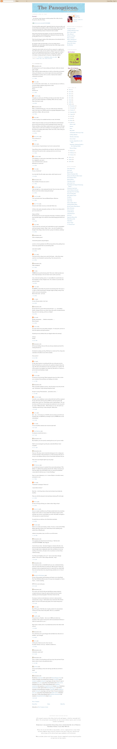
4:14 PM (34, 193)
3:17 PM (34, 479)
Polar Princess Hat (71, 219)
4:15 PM (34, 200)
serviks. (61, 682)
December (72, 106)
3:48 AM (34, 603)
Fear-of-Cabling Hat (71, 193)
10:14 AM (34, 447)
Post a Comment (35, 701)
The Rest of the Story (74, 136)
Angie (35, 224)
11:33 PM (34, 381)
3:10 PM (34, 133)
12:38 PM (34, 663)
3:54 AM (34, 572)
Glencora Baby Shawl (72, 202)
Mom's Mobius (70, 179)
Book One (39, 58)
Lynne (35, 412)
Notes (71, 128)
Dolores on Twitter (71, 36)
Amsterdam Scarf (70, 213)
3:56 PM (34, 176)
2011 (70, 98)
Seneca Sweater (70, 210)
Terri (35, 423)
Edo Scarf (69, 215)
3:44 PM (34, 165)
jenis (38, 682)
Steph (35, 117)
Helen (35, 607)
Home (48, 704)
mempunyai (34, 681)
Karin (35, 641)
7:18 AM (34, 612)
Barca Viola (36, 203)
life (43, 58)
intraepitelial (47, 686)
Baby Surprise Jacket (71, 195)
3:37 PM (34, 153)
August (72, 114)
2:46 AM (34, 420)
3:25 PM (34, 140)
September (72, 112)
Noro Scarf (69, 170)
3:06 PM (34, 103)
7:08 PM (34, 283)
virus (41, 682)
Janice (35, 254)
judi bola (36, 666)
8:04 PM (34, 303)
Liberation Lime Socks (72, 188)
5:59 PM (34, 521)
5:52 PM (34, 232)
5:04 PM (34, 221)
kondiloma (57, 684)
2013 (70, 93)
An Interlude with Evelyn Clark (76, 132)
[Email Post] (58, 57)
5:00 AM (34, 698)
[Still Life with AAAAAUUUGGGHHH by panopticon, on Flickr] (41, 23)
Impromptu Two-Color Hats (73, 191)
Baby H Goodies (70, 208)
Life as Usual (72, 138)
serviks (51, 686)
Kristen (35, 501)
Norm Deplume (37, 431)
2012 (70, 96)
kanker (58, 682)
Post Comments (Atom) (43, 707)
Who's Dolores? (70, 34)
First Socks (69, 199)
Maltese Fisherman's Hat (72, 174)
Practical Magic (73, 148)
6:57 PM (34, 267)
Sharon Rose (36, 136)
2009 (70, 102)
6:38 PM (34, 260)
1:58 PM (34, 628)
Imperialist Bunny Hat (72, 217)
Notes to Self (72, 124)
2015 (70, 89)
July (71, 116)
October (72, 110)
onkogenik (43, 681)
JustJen (35, 326)
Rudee (35, 144)
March (71, 150)
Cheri (35, 169)
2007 (70, 157)
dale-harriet (36, 397)
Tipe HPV (56, 679)
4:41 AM (34, 672)
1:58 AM (34, 559)
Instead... (72, 126)
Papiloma (57, 677)
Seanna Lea (36, 509)
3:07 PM (34, 114)
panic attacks (48, 58)
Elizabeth (36, 96)
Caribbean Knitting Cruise (73, 30)
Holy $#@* (72, 130)
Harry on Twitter (70, 37)
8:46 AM (34, 586)
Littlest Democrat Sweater (72, 190)
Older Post (62, 704)
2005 (70, 161)
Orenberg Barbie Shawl (72, 204)
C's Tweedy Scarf (70, 224)
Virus (60, 677)
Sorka (35, 82)
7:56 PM (34, 295)
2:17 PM (34, 78)
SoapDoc (36, 616)
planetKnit (36, 156)
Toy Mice (69, 197)
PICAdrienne (36, 465)
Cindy (35, 286)
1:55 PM (34, 461)
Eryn (35, 482)
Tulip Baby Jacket (71, 181)
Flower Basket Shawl (71, 177)
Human (52, 677)
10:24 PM (34, 358)
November (72, 108)
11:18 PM (34, 372)
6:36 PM (34, 251)
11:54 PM (34, 393)
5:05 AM (34, 427)
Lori (35, 299)
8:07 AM (34, 435)
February (72, 152)
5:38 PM (34, 637)
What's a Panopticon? (71, 39)
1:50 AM (34, 409)
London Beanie (70, 211)
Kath (35, 317)
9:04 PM (34, 314)
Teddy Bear (69, 220)
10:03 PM (34, 340)
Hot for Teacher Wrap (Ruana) (73, 206)
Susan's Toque (70, 222)
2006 (70, 159)
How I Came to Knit (71, 32)
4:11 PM (34, 183)
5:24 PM (34, 505)
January (72, 154)
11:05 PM (34, 535)
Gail (35, 361)
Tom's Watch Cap (71, 168)
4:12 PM (34, 498)
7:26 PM (34, 646)
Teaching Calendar (71, 28)
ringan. (57, 686)
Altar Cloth (69, 201)
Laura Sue (36, 196)
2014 (70, 91)
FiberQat (36, 525)
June (71, 118)
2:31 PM (34, 92)
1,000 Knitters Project (72, 41)
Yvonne (35, 375)
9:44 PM (34, 323)
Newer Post (34, 704)
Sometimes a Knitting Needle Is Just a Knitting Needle (76, 145)
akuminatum (40, 677)
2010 (70, 100)
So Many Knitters (73, 134)
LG (34, 271)
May (71, 120)
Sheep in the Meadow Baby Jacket (74, 175)
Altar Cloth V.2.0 (71, 183)
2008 (70, 104)
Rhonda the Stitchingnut (39, 575)
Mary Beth (36, 187)
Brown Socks (70, 172)
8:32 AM (34, 654)
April (71, 122)
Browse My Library (71, 43)
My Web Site (70, 45)
